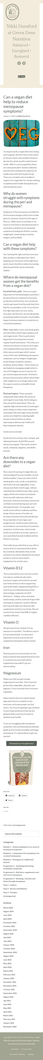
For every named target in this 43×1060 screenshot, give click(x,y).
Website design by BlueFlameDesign (17, 1041)
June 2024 (7, 915)
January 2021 (8, 1023)
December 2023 (9, 922)
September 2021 (10, 993)
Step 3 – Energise (10, 892)
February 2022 (9, 975)
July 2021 (7, 1001)
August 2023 (8, 934)
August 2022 (8, 956)
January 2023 (8, 945)
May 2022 (7, 963)
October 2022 (9, 948)
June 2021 (7, 1004)
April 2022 (7, 967)
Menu (23, 77)
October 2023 (9, 926)
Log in (37, 1037)
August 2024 (8, 911)
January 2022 (8, 978)
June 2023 (7, 941)
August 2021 (8, 997)
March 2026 (8, 908)
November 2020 (9, 1027)
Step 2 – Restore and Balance (15, 889)
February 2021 (9, 1019)
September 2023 (10, 930)
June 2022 (7, 960)
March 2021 (8, 1015)
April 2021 (7, 1012)
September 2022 (10, 952)
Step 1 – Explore (10, 885)
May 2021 (7, 1008)
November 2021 (9, 986)
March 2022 (8, 971)
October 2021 (9, 989)
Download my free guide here (21, 743)
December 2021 (9, 982)
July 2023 (7, 937)
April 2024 (7, 919)
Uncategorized (19, 825)
